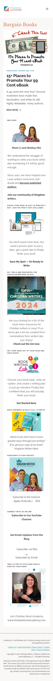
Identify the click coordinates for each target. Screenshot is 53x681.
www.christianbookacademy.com (26, 620)
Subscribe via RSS (27, 549)
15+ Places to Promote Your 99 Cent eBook (22, 80)
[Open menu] (47, 9)
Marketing (12, 71)
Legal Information (24, 647)
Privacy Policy (37, 647)
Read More (14, 110)
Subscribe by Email (26, 557)
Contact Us (12, 647)
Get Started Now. (27, 403)
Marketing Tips (26, 71)
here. (35, 448)
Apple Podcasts (23, 501)
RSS (37, 501)
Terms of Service (43, 650)
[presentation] (26, 48)
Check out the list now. (26, 343)
